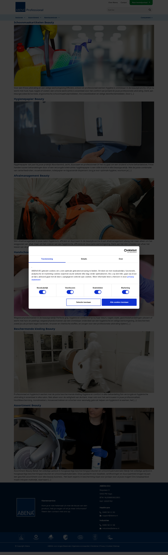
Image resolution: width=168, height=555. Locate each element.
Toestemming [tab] (47, 259)
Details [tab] (84, 259)
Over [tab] (121, 259)
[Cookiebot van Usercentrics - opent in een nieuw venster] (126, 251)
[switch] (70, 292)
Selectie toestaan (83, 302)
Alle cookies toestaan (119, 302)
